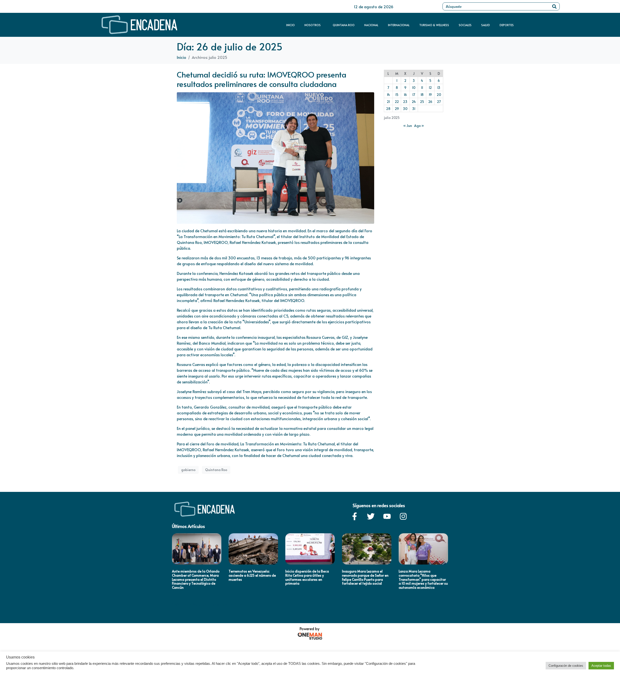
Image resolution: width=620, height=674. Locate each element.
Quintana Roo (344, 25)
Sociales (465, 25)
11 (422, 87)
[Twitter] (371, 516)
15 (396, 94)
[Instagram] (403, 516)
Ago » (419, 125)
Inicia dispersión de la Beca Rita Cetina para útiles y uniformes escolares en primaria (307, 577)
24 (414, 101)
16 (405, 94)
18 (422, 94)
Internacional (399, 25)
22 (397, 101)
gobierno (188, 469)
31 (413, 108)
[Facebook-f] (354, 516)
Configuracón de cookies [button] (566, 665)
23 (405, 101)
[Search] (554, 6)
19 (430, 94)
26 (430, 101)
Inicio (290, 25)
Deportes (507, 25)
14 (388, 94)
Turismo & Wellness (434, 25)
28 (388, 108)
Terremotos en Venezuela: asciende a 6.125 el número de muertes (252, 575)
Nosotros (312, 25)
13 (438, 87)
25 (422, 101)
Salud (485, 25)
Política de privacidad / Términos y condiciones (209, 604)
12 (430, 87)
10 (413, 87)
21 (388, 101)
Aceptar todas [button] (601, 665)
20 (439, 94)
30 (405, 108)
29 (397, 108)
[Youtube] (387, 516)
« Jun (407, 125)
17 (413, 94)
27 (439, 101)
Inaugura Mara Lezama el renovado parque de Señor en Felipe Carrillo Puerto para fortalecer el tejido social (365, 577)
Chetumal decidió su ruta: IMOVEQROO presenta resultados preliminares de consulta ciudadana (261, 79)
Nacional (371, 25)
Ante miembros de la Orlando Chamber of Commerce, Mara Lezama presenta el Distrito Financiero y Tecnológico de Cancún (195, 579)
